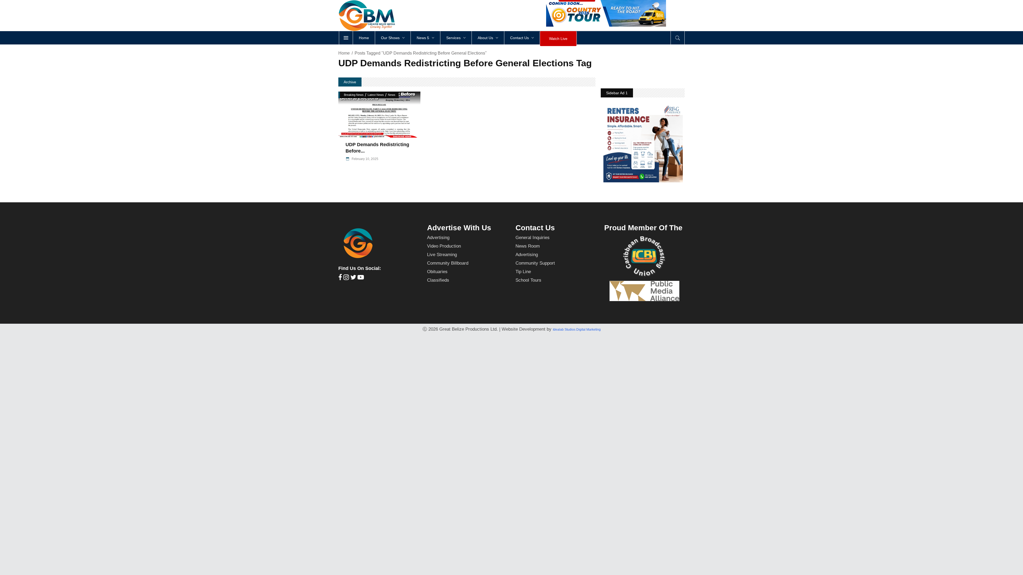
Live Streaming (442, 254)
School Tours (528, 280)
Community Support (535, 263)
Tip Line (523, 271)
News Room (527, 246)
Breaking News (354, 94)
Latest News (376, 94)
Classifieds (438, 280)
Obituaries (437, 271)
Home (344, 53)
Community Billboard (447, 263)
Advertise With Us (459, 228)
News (391, 94)
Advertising (438, 237)
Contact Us (535, 228)
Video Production (444, 246)
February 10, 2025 (364, 159)
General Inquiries (532, 237)
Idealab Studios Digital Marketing (577, 329)
